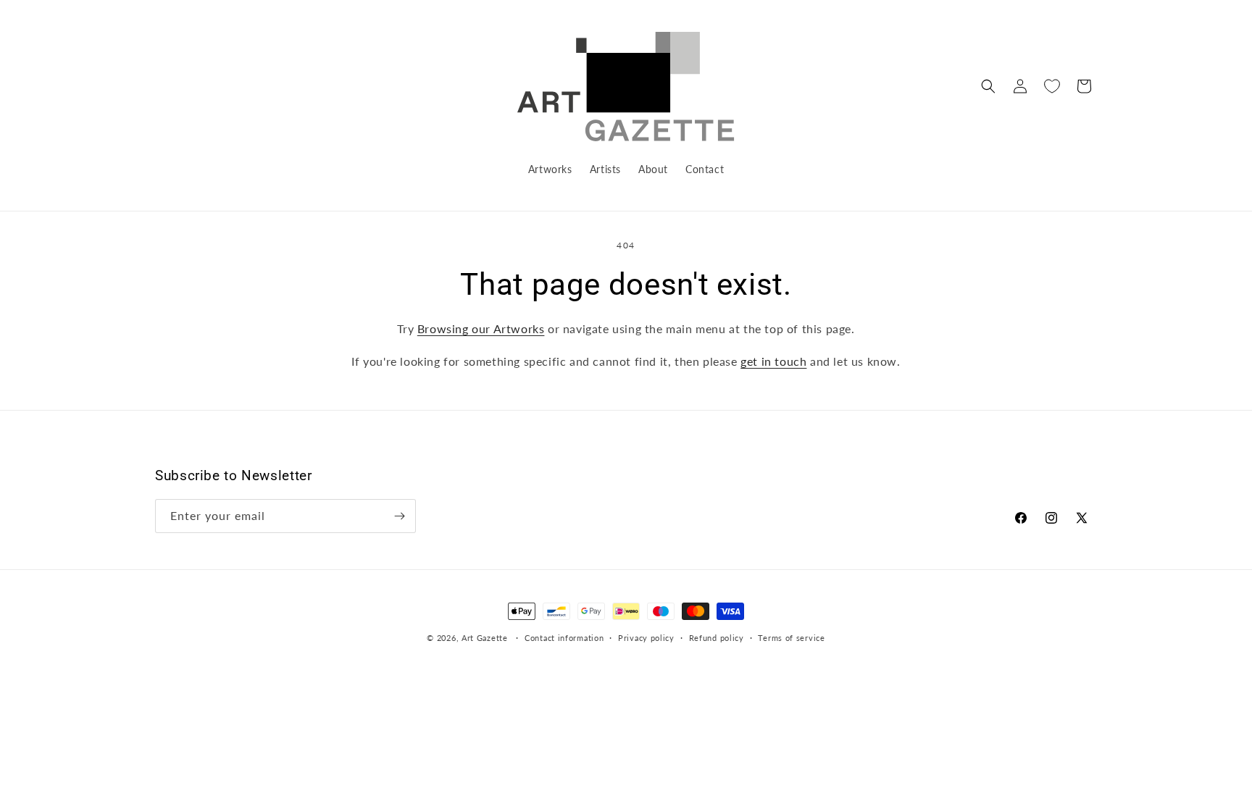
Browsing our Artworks (481, 328)
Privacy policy (646, 637)
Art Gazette (485, 637)
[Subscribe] (399, 516)
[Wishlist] (1052, 86)
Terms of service (791, 637)
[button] (988, 86)
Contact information (564, 637)
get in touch (773, 361)
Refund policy (716, 637)
